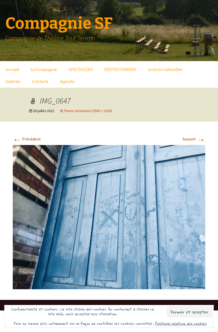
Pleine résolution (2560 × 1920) (88, 110)
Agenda (67, 81)
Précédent (27, 139)
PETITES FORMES (120, 69)
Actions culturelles (165, 69)
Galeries (12, 81)
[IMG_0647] (109, 216)
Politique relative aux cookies (181, 323)
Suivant (193, 139)
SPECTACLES (80, 69)
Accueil (12, 69)
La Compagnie (44, 69)
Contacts (40, 81)
